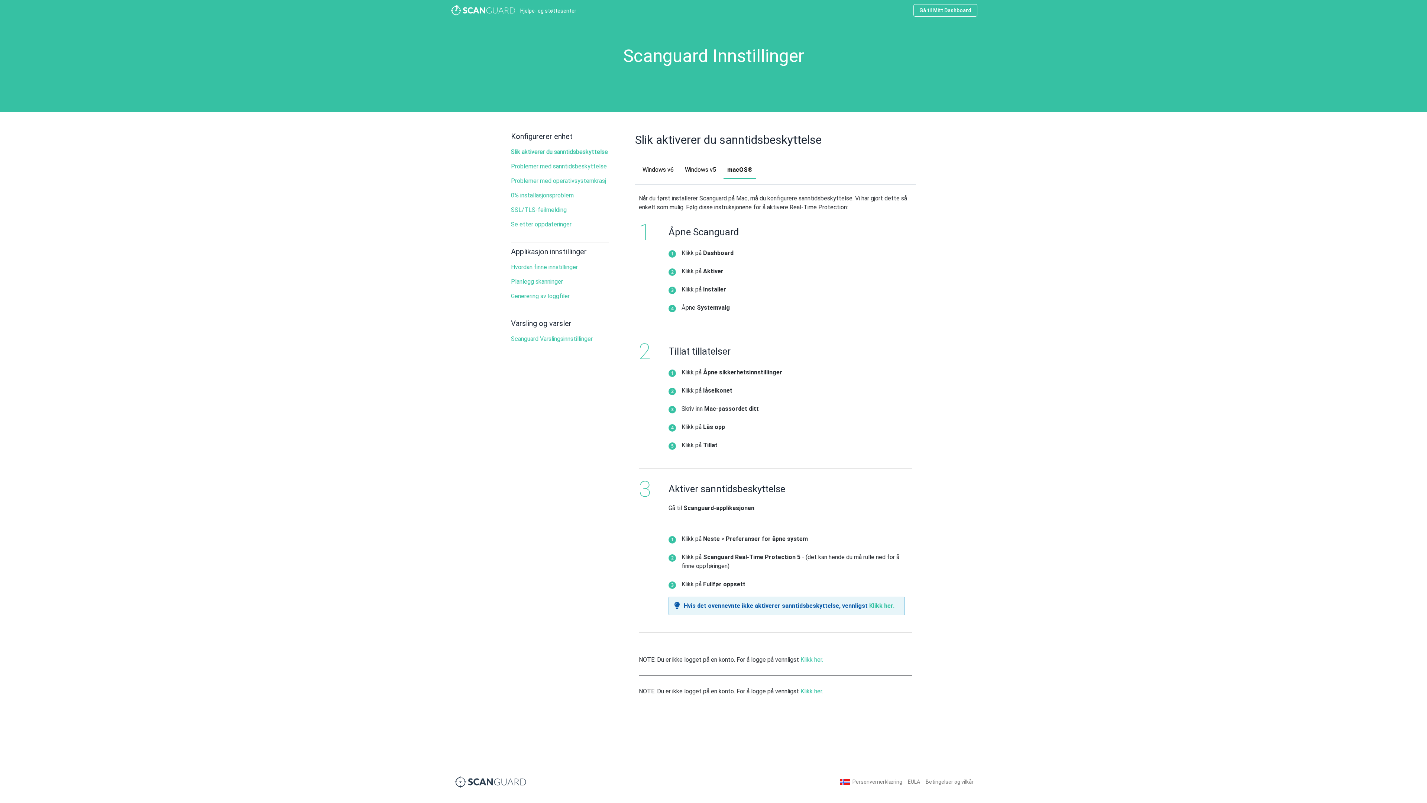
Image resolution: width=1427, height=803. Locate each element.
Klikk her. (881, 605)
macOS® (740, 169)
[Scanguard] (490, 781)
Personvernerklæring (877, 782)
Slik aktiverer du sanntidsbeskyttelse (559, 151)
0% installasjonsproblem (542, 195)
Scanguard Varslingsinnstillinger (552, 338)
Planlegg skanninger (537, 281)
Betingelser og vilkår (950, 782)
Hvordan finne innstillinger (544, 267)
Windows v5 (700, 169)
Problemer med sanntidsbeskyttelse (559, 166)
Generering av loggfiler (540, 296)
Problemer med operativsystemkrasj (558, 180)
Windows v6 (658, 169)
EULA (914, 782)
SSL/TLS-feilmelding (539, 209)
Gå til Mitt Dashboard (945, 10)
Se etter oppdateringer (541, 224)
